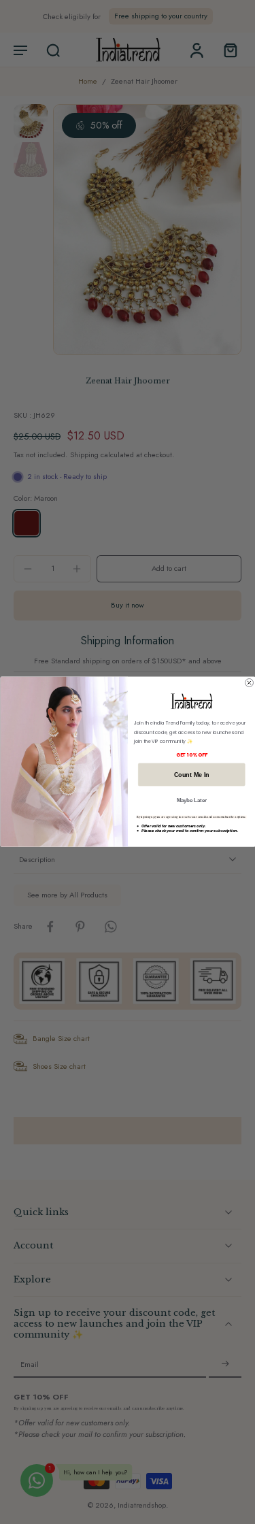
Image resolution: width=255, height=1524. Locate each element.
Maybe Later (191, 800)
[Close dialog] (249, 683)
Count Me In (191, 775)
